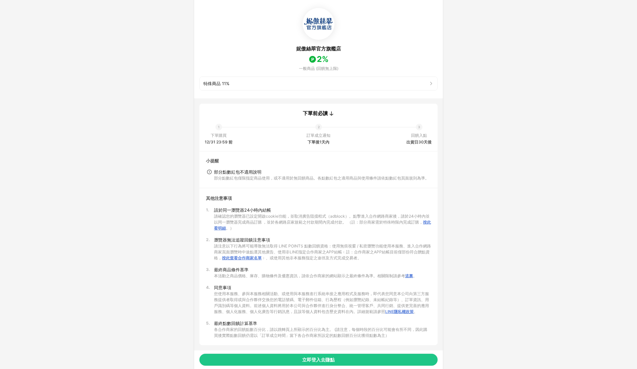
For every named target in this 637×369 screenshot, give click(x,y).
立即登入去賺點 (318, 359)
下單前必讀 (315, 113)
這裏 (409, 275)
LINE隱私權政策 (399, 311)
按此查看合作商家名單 (242, 257)
